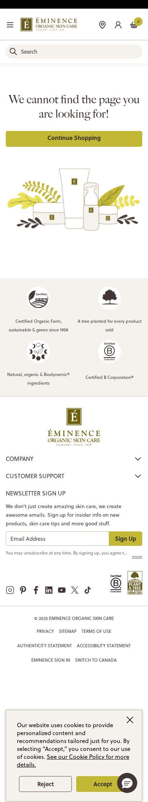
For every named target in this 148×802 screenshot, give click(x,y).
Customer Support (35, 476)
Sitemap (68, 631)
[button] (118, 24)
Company (19, 459)
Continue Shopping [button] (74, 137)
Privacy (45, 631)
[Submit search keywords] (13, 51)
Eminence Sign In (50, 660)
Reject (45, 784)
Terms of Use (96, 631)
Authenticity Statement (44, 646)
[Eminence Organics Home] (48, 24)
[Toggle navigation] (10, 25)
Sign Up (125, 538)
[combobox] (74, 52)
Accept (102, 784)
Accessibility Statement (104, 646)
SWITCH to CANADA (96, 660)
